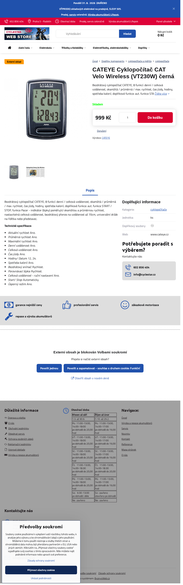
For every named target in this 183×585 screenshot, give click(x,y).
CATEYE (106, 138)
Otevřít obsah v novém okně (91, 378)
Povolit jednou (49, 368)
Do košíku (155, 117)
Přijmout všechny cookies (41, 570)
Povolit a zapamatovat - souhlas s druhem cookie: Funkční (103, 368)
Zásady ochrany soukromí (111, 573)
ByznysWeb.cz (102, 578)
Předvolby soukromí (85, 573)
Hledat (127, 34)
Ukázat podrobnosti (41, 578)
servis (72, 14)
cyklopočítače (158, 209)
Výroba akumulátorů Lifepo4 (103, 14)
